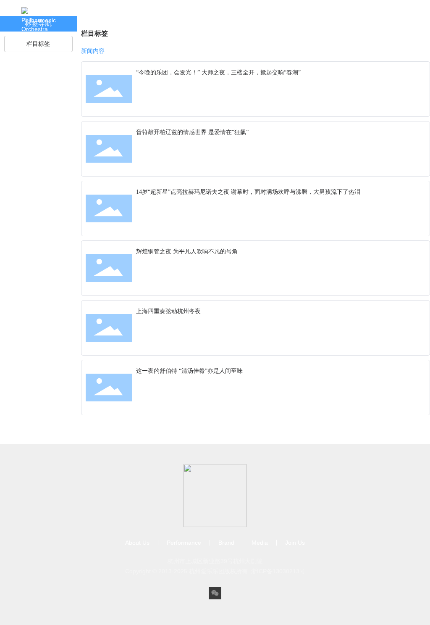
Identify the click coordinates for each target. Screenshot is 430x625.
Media (219, 28)
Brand (186, 28)
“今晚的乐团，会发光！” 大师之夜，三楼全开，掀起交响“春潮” (218, 72)
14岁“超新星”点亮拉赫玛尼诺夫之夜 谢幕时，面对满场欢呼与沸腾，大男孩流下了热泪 (248, 192)
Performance (143, 28)
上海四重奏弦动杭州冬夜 (168, 311)
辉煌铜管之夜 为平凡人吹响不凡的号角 (187, 251)
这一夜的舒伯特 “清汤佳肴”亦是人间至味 (189, 371)
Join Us (255, 28)
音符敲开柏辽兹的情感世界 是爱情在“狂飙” (192, 132)
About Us (97, 28)
